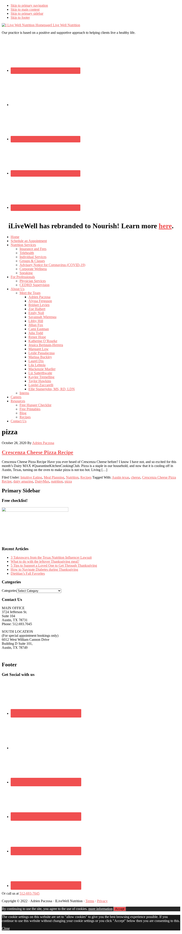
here (165, 226)
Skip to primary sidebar (27, 13)
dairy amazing (23, 481)
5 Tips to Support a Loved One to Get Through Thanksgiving (54, 565)
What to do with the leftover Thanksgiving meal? (45, 561)
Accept (119, 909)
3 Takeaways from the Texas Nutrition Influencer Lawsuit (51, 557)
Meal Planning (54, 477)
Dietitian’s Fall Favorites (28, 573)
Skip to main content (25, 9)
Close (6, 928)
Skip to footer (20, 17)
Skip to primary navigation (29, 5)
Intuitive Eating (31, 477)
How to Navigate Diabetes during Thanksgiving (44, 569)
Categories (9, 590)
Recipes (85, 477)
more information (100, 909)
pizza (68, 481)
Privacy (102, 901)
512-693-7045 (30, 893)
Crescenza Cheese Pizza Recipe (37, 452)
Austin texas (120, 477)
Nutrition (72, 477)
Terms (89, 901)
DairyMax (42, 481)
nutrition (57, 481)
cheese (135, 477)
